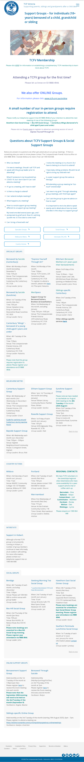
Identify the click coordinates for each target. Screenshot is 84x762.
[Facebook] (63, 755)
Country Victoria (21, 244)
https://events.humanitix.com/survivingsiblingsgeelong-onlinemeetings (33, 722)
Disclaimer (9, 746)
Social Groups (60, 230)
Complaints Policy (20, 746)
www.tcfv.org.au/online (56, 98)
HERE (17, 65)
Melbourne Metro (21, 237)
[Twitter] (70, 755)
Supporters (42, 746)
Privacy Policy (32, 746)
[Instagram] (67, 755)
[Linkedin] (74, 755)
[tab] (14, 251)
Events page (27, 129)
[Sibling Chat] (77, 755)
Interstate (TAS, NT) (60, 237)
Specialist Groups (21, 230)
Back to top (73, 431)
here (48, 283)
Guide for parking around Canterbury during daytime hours (16, 422)
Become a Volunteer (55, 746)
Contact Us (23, 748)
